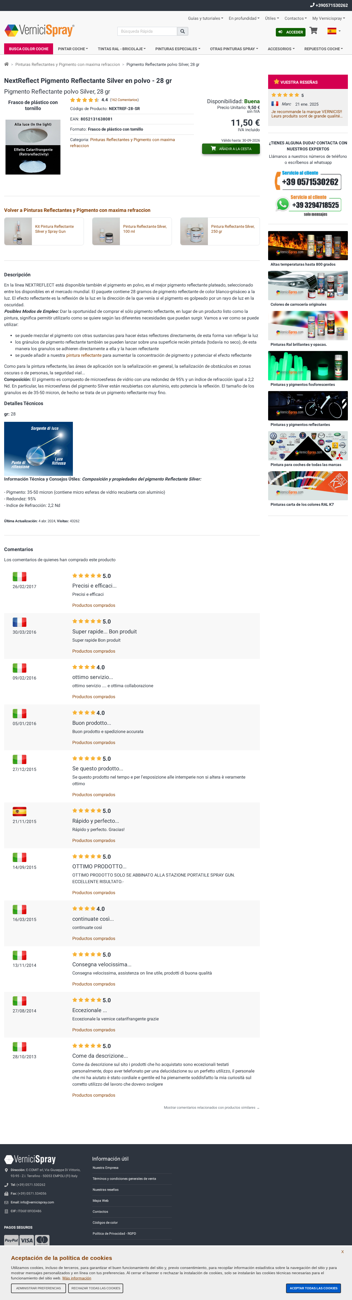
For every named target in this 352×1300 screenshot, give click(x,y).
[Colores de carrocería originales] (308, 285)
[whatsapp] (308, 205)
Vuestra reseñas (299, 82)
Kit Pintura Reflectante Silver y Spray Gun (54, 229)
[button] (334, 32)
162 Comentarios (124, 100)
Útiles (270, 18)
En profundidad (242, 18)
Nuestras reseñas (106, 1190)
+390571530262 (331, 5)
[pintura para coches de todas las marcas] (308, 445)
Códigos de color (105, 1223)
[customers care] (308, 180)
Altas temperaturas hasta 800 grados (303, 264)
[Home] (6, 64)
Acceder (294, 32)
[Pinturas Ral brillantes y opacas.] (308, 325)
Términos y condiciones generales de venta (124, 1179)
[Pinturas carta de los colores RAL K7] (308, 485)
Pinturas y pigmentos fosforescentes (303, 384)
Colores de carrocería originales (298, 304)
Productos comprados (93, 605)
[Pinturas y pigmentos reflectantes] (308, 405)
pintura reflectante (83, 355)
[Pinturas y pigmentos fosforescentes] (308, 365)
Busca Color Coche (28, 49)
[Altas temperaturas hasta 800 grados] (308, 245)
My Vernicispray (327, 18)
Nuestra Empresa (106, 1168)
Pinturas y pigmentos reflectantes (300, 424)
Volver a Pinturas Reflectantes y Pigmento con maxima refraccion (77, 210)
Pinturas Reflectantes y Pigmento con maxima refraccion (67, 64)
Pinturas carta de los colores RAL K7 (302, 504)
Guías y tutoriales (204, 18)
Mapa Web (101, 1201)
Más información (76, 1278)
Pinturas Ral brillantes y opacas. (299, 344)
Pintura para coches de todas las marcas (306, 464)
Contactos (294, 18)
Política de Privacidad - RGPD (114, 1234)
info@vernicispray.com (37, 1202)
